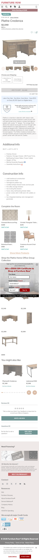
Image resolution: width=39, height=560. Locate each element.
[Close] (36, 548)
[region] (19, 552)
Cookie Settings (12, 556)
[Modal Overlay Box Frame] (19, 280)
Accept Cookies (25, 556)
